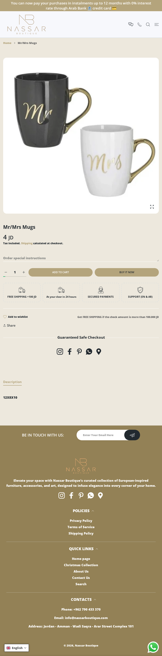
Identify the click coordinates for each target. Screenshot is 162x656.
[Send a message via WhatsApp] (153, 647)
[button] (16, 648)
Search (81, 584)
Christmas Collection (81, 565)
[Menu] (156, 24)
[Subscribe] (132, 435)
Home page (81, 558)
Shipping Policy (81, 533)
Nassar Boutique (86, 645)
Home (7, 43)
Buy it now (126, 272)
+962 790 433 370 (87, 609)
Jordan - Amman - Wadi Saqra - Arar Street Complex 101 (89, 626)
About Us (81, 571)
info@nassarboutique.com (86, 618)
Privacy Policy (81, 520)
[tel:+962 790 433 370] (139, 24)
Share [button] (11, 325)
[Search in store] (148, 24)
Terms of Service (81, 527)
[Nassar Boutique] (26, 24)
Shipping (26, 243)
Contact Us (81, 578)
